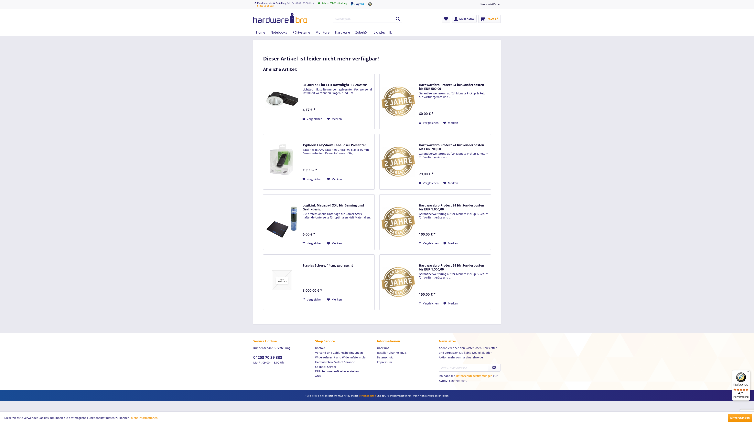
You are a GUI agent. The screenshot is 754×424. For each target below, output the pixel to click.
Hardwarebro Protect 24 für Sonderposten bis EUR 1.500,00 (451, 267)
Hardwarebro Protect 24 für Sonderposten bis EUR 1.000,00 (451, 207)
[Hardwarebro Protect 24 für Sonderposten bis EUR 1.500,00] (398, 282)
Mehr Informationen (144, 418)
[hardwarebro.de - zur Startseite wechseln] (280, 18)
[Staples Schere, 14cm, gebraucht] (282, 280)
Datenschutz (385, 357)
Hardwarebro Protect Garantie (335, 362)
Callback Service (326, 367)
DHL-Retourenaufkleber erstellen (337, 371)
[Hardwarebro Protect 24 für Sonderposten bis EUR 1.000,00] (398, 222)
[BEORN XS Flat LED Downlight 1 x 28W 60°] (282, 99)
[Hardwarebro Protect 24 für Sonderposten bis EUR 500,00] (398, 101)
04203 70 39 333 (265, 5)
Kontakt (320, 348)
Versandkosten (367, 395)
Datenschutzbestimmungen (474, 376)
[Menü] (747, 372)
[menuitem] (488, 4)
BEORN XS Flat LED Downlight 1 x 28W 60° (335, 85)
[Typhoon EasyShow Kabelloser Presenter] (282, 160)
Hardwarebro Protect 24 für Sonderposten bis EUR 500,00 (451, 87)
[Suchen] (398, 19)
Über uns (383, 348)
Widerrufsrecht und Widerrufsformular (341, 357)
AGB (318, 376)
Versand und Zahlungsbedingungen (339, 353)
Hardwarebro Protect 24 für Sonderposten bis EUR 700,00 (451, 147)
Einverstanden (740, 417)
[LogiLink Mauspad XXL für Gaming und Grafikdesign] (282, 222)
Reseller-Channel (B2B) (392, 353)
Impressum (384, 362)
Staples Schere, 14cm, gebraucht (328, 265)
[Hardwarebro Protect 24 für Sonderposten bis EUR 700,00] (398, 162)
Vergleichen (314, 119)
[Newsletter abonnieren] (494, 368)
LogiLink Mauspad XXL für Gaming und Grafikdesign (333, 207)
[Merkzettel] (446, 19)
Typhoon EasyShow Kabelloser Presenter (334, 145)
